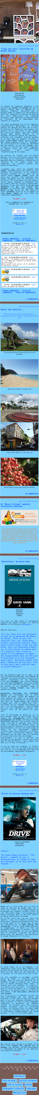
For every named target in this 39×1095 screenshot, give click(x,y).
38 (26, 1068)
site (33, 243)
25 (7, 1067)
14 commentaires (31, 551)
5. (3, 284)
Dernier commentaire (11, 238)
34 (9, 1068)
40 (35, 1068)
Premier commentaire (11, 290)
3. (3, 269)
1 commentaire (32, 783)
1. (3, 243)
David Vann (19, 770)
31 (33, 1067)
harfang (7, 243)
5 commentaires (32, 299)
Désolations (20, 766)
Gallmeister (26, 624)
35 (13, 1068)
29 (24, 1067)
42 (22, 1070)
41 (17, 1070)
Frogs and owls (19, 215)
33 (4, 1068)
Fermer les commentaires (26, 240)
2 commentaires (32, 1060)
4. (3, 277)
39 (30, 1068)
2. (3, 257)
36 (17, 1068)
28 (20, 1067)
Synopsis (4, 851)
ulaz (5, 257)
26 (11, 1067)
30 (28, 1067)
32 (37, 1067)
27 (15, 1067)
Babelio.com (19, 224)
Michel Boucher (19, 219)
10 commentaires (31, 493)
